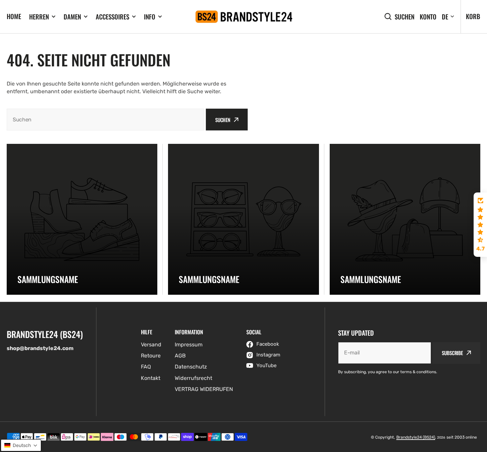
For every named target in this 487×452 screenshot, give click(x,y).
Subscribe (452, 352)
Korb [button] (473, 16)
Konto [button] (428, 16)
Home (14, 16)
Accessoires (112, 16)
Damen (72, 16)
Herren (39, 16)
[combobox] (105, 119)
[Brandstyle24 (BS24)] (243, 16)
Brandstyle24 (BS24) (415, 437)
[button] (480, 224)
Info (149, 16)
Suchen (404, 16)
